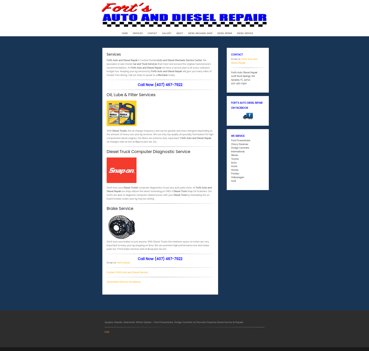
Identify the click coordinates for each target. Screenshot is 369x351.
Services (138, 33)
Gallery (166, 33)
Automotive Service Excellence (124, 281)
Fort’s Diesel (123, 262)
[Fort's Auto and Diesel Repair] (184, 15)
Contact (152, 33)
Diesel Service (245, 33)
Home (125, 33)
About (179, 33)
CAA (107, 332)
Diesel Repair (224, 33)
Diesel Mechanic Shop (200, 33)
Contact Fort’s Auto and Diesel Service (127, 272)
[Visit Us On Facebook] (247, 115)
